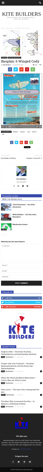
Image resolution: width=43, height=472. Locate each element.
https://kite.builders (21, 182)
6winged (15, 131)
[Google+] (19, 186)
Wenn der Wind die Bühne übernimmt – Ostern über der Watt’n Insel (18, 379)
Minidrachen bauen (20, 224)
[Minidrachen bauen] (6, 226)
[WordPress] (24, 462)
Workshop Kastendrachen (14, 57)
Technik (4, 229)
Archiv (3, 395)
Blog (3, 209)
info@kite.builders (26, 449)
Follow (38, 302)
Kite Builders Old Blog (8, 158)
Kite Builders (7, 65)
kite (3, 134)
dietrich (34, 131)
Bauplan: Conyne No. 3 (34, 158)
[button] (40, 3)
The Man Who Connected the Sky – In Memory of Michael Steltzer (18, 402)
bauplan (22, 131)
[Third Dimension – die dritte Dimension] (6, 207)
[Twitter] (23, 186)
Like (39, 298)
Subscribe (37, 306)
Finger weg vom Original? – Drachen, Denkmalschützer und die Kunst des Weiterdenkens (17, 366)
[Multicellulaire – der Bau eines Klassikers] (6, 216)
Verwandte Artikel (10, 196)
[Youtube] (28, 186)
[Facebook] (15, 186)
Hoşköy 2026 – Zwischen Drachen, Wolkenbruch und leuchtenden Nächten (18, 352)
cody (28, 131)
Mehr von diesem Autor (12, 199)
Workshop (4, 57)
